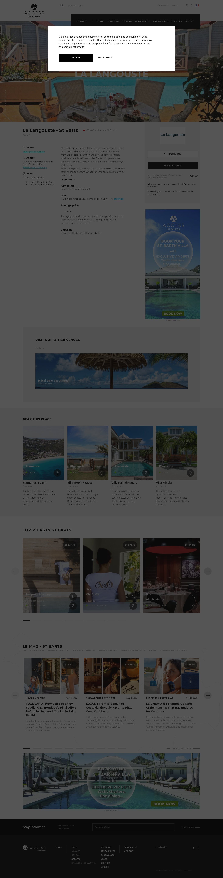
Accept (76, 57)
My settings (105, 57)
